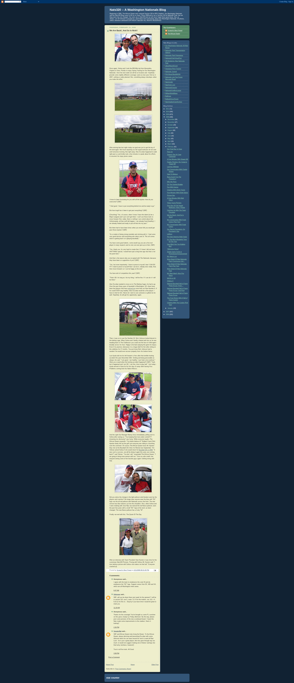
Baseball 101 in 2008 (146, 450)
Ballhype (168, 96)
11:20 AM (117, 608)
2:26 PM (116, 627)
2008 (168, 117)
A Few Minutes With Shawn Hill (177, 159)
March (170, 144)
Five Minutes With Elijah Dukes (177, 193)
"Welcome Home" (173, 249)
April (169, 141)
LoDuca (169, 234)
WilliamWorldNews (171, 93)
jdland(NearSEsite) (171, 66)
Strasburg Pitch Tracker (173, 69)
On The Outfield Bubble (175, 184)
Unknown (117, 594)
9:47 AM (116, 590)
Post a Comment (114, 657)
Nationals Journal (171, 71)
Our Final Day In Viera (174, 149)
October (170, 125)
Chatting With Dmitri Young (176, 190)
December (171, 119)
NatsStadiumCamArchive (173, 102)
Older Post (155, 664)
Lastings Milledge (173, 167)
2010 (168, 111)
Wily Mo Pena (171, 182)
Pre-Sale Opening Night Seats (177, 237)
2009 (168, 114)
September (171, 128)
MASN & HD (171, 278)
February (171, 147)
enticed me (131, 288)
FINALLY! (170, 281)
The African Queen (174, 34)
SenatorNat (117, 631)
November (171, 122)
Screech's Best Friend (175, 30)
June (169, 136)
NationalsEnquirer (171, 87)
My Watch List (172, 256)
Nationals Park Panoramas (174, 55)
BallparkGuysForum (171, 99)
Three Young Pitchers (174, 203)
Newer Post (110, 664)
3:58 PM (116, 653)
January (170, 308)
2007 (168, 311)
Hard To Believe (172, 174)
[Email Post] (155, 570)
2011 (168, 109)
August (170, 130)
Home (133, 664)
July (169, 133)
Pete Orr (170, 152)
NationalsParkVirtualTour (173, 58)
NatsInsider (169, 82)
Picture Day (171, 195)
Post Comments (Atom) (123, 669)
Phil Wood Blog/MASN (172, 74)
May (169, 138)
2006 (168, 314)
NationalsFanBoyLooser (173, 90)
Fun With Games (172, 187)
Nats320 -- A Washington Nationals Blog (138, 9)
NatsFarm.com (170, 85)
